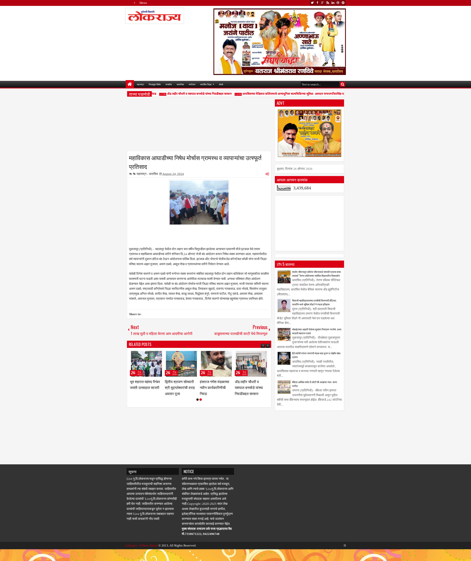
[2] (200, 411)
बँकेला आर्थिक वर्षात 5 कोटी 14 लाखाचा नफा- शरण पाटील (314, 384)
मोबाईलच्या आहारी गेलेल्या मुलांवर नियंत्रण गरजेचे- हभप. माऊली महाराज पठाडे (317, 331)
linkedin (332, 3)
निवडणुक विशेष (155, 84)
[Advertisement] (199, 125)
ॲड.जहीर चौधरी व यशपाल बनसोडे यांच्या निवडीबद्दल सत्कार (190, 94)
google (322, 3)
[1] (197, 411)
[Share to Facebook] (151, 354)
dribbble (338, 3)
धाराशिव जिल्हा (206, 84)
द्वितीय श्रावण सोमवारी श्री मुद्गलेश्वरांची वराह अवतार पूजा (250, 387)
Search (342, 84)
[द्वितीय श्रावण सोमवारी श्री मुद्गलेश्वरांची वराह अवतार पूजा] (251, 364)
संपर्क (221, 84)
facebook (317, 3)
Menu (143, 3)
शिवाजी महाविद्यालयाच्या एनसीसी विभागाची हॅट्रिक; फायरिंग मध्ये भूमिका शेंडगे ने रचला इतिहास (314, 302)
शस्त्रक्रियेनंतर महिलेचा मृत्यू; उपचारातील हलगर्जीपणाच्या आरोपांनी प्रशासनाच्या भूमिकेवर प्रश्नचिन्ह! (181, 393)
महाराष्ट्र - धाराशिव (147, 174)
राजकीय (168, 84)
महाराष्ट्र (140, 84)
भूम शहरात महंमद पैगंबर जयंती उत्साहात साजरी (215, 384)
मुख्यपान (130, 84)
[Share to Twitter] (155, 354)
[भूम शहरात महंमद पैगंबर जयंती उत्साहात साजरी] (216, 364)
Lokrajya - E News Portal (141, 557)
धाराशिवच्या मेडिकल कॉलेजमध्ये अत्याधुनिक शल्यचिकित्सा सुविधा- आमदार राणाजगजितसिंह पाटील (287, 94)
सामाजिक (180, 84)
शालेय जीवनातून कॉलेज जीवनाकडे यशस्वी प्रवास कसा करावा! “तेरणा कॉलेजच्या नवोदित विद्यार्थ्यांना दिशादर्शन (316, 273)
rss (327, 3)
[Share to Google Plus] (159, 354)
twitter (312, 3)
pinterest (343, 3)
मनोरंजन (192, 84)
